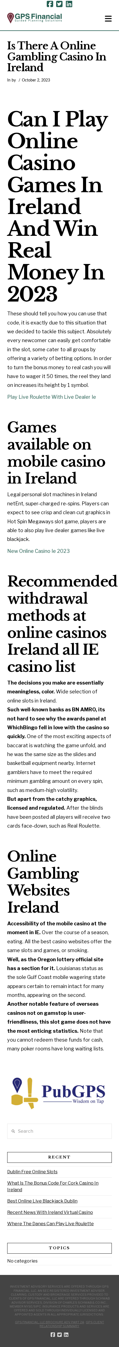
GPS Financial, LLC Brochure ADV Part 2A (49, 1322)
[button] (108, 19)
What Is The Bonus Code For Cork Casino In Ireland (53, 1186)
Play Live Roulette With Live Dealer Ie (51, 397)
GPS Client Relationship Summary (72, 1324)
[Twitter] (59, 4)
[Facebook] (50, 4)
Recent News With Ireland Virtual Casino (50, 1212)
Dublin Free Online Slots (32, 1171)
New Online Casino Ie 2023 (38, 551)
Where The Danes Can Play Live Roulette (50, 1223)
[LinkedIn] (69, 4)
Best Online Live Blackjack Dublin (42, 1201)
